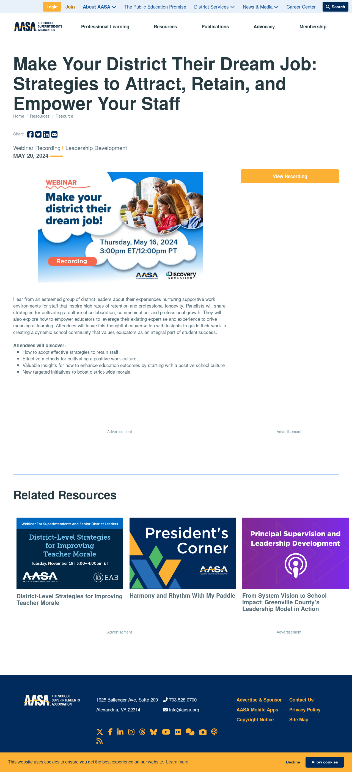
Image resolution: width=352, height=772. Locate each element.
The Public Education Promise (155, 6)
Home (19, 116)
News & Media (258, 6)
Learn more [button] (177, 762)
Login (51, 7)
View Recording (290, 176)
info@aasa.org (184, 709)
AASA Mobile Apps (257, 709)
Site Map (298, 719)
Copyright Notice (255, 719)
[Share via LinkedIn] (46, 134)
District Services (212, 6)
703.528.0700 (183, 699)
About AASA (97, 6)
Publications (215, 26)
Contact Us (301, 699)
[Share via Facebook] (30, 134)
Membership (312, 26)
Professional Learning (105, 26)
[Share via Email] (54, 134)
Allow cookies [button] (325, 762)
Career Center (301, 6)
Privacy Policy (304, 709)
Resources (165, 26)
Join (70, 6)
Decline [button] (293, 762)
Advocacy (264, 26)
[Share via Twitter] (38, 134)
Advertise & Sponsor (259, 699)
